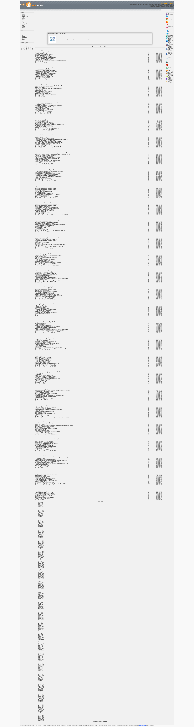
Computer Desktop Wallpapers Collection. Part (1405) (45, 396)
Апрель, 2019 (40, 582)
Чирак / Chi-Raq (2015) (39, 406)
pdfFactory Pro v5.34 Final (40, 227)
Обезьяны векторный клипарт (41, 400)
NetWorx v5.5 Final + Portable (41, 219)
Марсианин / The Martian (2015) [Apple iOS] (44, 86)
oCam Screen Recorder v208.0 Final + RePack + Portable (46, 136)
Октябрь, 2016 (41, 610)
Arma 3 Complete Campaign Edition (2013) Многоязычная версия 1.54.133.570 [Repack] (52, 214)
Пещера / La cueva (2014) (40, 324)
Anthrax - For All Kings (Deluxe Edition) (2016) (44, 451)
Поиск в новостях (25, 32)
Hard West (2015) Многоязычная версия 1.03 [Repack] (46, 169)
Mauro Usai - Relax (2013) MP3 (41, 110)
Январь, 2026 (40, 508)
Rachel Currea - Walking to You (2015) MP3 (43, 56)
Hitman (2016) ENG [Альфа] (40, 346)
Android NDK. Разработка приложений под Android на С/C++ (47, 280)
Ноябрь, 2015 (40, 620)
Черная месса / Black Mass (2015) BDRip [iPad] (44, 106)
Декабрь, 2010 (41, 673)
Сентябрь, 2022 (41, 545)
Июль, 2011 (40, 667)
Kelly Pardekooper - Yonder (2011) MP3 (42, 405)
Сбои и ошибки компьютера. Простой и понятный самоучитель (48, 220)
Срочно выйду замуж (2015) (41, 62)
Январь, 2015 (40, 629)
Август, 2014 (40, 633)
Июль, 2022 (40, 547)
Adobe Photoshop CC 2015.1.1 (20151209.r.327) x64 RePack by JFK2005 (49, 395)
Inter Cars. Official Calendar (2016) (42, 449)
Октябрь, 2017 (41, 599)
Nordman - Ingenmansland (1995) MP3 (42, 55)
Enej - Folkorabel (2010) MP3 (40, 412)
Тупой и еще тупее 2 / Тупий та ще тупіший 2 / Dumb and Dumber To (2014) (50, 483)
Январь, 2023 (40, 541)
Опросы (23, 36)
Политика (166, 5)
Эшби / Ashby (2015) (39, 467)
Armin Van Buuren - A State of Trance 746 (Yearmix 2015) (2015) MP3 (48, 439)
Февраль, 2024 (41, 529)
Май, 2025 (40, 516)
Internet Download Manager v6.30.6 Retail (43, 91)
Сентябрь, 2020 (41, 567)
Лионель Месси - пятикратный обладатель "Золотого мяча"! (47, 326)
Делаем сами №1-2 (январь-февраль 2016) (44, 126)
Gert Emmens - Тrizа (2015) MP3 (41, 399)
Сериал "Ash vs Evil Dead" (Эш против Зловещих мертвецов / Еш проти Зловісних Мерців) (54, 425)
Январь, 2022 (40, 552)
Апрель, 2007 (40, 713)
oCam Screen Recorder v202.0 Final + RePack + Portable (46, 203)
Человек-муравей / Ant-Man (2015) (42, 464)
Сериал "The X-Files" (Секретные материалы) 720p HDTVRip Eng (48, 146)
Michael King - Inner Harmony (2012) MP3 (43, 111)
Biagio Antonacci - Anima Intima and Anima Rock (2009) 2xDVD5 (48, 153)
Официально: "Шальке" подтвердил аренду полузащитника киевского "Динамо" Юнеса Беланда (55, 401)
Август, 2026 (40, 502)
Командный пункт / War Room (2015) (42, 300)
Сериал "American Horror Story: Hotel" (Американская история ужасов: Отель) (51, 278)
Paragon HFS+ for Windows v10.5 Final (43, 135)
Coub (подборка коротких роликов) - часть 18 (44, 97)
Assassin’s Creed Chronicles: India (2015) (43, 325)
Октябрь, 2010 (41, 675)
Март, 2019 (40, 583)
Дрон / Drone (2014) (39, 245)
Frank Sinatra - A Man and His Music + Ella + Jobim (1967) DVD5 (47, 143)
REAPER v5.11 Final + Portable (41, 485)
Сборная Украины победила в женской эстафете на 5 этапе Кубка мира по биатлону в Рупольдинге (56, 267)
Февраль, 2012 (41, 661)
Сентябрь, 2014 (41, 632)
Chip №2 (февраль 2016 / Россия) (42, 382)
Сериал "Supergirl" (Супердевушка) (42, 115)
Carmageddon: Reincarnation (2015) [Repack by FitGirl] (46, 480)
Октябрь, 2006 (41, 719)
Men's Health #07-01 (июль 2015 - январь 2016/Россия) (46, 377)
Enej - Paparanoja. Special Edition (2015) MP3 (44, 435)
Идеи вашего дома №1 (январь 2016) (42, 379)
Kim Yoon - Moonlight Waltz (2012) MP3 (43, 408)
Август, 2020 (40, 568)
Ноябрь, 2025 (40, 510)
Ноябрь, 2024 (40, 521)
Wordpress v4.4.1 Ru (39, 249)
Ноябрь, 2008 (40, 696)
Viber (169, 13)
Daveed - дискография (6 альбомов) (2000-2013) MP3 (46, 388)
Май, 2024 (40, 527)
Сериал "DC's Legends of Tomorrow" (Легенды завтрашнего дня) (48, 63)
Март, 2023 (40, 539)
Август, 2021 (40, 557)
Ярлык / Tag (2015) (39, 373)
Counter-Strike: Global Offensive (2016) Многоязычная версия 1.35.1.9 (49, 215)
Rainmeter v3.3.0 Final (39, 496)
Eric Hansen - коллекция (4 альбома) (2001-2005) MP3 (46, 119)
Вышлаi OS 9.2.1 (38, 241)
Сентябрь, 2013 (41, 643)
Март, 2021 (40, 561)
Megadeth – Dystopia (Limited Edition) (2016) (44, 165)
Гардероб (168, 4)
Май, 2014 (40, 636)
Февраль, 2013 (41, 650)
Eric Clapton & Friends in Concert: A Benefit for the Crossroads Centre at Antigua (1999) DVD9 (54, 152)
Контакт (23, 39)
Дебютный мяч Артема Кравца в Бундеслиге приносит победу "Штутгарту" (50, 60)
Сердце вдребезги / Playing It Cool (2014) (43, 447)
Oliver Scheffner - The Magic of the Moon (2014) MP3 (45, 180)
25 (32, 49)
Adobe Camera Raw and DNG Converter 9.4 (43, 479)
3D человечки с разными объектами (42, 79)
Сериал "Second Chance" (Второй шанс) (43, 187)
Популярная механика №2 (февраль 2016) (44, 76)
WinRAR (169, 78)
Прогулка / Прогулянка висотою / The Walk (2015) (45, 459)
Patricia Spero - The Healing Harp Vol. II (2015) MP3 (45, 272)
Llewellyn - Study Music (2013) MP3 (42, 432)
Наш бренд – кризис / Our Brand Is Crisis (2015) (44, 210)
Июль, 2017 (40, 601)
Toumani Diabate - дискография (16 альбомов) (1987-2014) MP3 (48, 131)
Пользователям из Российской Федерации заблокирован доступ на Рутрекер (51, 139)
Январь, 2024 (40, 530)
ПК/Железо (163, 6)
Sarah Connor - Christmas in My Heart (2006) (44, 193)
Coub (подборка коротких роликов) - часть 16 (44, 266)
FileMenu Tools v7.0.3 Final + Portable (42, 498)
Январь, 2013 (40, 651)
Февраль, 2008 (41, 704)
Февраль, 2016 (41, 617)
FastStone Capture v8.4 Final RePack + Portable (44, 484)
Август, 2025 (40, 513)
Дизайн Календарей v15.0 (40, 475)
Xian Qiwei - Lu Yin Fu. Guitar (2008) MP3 (43, 339)
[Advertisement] (99, 22)
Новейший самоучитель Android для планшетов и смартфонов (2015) (49, 124)
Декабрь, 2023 (41, 531)
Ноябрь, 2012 (40, 652)
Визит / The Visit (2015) (39, 397)
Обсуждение (151, 5)
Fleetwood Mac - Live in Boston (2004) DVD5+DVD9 (45, 155)
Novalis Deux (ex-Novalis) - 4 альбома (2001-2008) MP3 (46, 312)
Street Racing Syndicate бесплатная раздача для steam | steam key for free (50, 244)
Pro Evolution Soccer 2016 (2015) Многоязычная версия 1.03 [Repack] (49, 171)
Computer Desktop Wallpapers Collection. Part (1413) (45, 263)
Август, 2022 (40, 546)
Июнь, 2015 (40, 624)
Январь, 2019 (40, 585)
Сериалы (99, 9)
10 (30, 47)
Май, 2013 (40, 647)
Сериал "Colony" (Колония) (41, 177)
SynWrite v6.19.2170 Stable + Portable (42, 476)
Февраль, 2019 (41, 584)
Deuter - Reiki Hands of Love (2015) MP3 (43, 112)
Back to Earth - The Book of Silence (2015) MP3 (44, 261)
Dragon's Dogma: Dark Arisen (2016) (42, 349)
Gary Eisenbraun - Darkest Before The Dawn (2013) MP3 (46, 274)
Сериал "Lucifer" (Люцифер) (41, 61)
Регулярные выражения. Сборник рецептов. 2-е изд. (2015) (47, 371)
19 (21, 49)
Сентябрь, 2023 (41, 534)
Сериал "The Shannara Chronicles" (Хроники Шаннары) (46, 114)
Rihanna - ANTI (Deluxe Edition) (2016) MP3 (43, 103)
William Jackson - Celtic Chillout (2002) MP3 (44, 74)
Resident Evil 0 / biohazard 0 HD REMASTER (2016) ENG (46, 239)
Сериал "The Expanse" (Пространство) (43, 78)
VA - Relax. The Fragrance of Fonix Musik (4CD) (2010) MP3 (47, 265)
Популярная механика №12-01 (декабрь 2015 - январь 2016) (47, 378)
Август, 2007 (40, 710)
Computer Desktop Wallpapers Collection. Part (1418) (45, 175)
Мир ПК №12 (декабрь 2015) (41, 380)
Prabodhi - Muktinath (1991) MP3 (41, 354)
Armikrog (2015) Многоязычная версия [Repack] (45, 223)
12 (21, 48)
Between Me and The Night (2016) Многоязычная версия (46, 174)
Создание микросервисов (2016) (42, 92)
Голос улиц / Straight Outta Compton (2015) (44, 398)
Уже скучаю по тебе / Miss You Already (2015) (44, 163)
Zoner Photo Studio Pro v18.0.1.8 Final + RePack (44, 493)
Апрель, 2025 (40, 517)
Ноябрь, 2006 (40, 718)
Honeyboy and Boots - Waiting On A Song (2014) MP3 (46, 428)
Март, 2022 (40, 550)
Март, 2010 (40, 682)
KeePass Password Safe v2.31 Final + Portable (44, 492)
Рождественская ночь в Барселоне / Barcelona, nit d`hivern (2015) (48, 347)
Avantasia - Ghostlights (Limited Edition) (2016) (44, 58)
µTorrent (169, 67)
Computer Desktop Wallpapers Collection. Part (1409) (45, 309)
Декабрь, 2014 (41, 630)
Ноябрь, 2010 (40, 674)
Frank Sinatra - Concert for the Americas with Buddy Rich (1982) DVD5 (49, 142)
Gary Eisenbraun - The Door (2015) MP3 (43, 342)
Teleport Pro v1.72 (38, 356)
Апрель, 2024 (40, 528)
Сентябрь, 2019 (41, 578)
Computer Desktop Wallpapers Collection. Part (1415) (45, 205)
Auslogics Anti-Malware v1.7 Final (42, 465)
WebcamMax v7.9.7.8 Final (40, 90)
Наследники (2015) (39, 414)
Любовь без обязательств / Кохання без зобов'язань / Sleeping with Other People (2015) (53, 457)
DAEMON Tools (170, 58)
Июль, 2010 (40, 678)
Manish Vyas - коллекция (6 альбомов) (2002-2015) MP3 (46, 222)
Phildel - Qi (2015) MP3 (39, 89)
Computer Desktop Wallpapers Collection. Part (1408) (45, 327)
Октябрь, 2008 (41, 697)
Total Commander (170, 44)
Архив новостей (25, 33)
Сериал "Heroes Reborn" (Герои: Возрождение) (45, 161)
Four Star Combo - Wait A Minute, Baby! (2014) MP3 (45, 365)
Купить (131, 4)
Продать (135, 4)
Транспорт (139, 4)
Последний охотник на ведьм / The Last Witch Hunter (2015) (47, 102)
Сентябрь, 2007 (41, 709)
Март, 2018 (40, 594)
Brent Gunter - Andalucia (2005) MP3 (42, 389)
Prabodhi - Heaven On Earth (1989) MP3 (43, 362)
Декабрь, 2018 (41, 586)
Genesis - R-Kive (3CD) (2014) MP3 (42, 392)
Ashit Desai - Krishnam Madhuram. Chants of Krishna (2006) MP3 (48, 262)
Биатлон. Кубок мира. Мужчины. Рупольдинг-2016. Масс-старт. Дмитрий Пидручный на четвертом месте (57, 348)
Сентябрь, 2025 (41, 512)
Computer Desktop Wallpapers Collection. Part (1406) (45, 366)
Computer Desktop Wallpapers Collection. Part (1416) (45, 189)
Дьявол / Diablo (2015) (39, 345)
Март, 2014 (40, 638)
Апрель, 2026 (40, 506)
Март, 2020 (40, 572)
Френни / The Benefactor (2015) (41, 238)
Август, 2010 (40, 677)
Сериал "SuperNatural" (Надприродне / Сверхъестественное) (48, 145)
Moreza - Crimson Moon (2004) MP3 (42, 440)
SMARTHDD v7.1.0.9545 (39, 448)
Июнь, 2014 (40, 635)
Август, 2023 (40, 535)
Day (33, 9)
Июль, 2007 (40, 711)
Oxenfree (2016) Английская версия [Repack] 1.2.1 (45, 197)
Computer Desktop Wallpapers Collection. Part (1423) (45, 101)
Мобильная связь (161, 4)
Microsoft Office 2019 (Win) (170, 48)
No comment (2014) (39, 243)
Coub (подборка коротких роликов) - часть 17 (44, 216)
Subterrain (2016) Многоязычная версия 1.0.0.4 (44, 147)
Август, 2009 (40, 688)
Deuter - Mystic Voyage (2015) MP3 (42, 351)
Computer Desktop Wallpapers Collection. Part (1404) (45, 446)
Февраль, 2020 (41, 573)
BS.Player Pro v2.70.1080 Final (41, 477)
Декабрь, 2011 (41, 662)
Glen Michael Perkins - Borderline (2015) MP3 (44, 54)
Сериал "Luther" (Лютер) (40, 424)
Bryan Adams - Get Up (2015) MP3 (42, 430)
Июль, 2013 (40, 645)
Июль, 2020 (40, 569)
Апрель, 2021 (40, 560)
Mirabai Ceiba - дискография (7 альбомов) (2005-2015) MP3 (47, 158)
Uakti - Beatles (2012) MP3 (40, 368)
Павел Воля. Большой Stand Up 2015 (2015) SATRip (45, 407)
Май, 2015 (40, 625)
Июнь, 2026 (40, 504)
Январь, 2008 (40, 705)
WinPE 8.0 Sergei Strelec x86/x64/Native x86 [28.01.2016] (46, 486)
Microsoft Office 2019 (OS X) (170, 53)
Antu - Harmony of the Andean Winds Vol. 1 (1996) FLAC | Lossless (48, 88)
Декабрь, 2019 (41, 575)
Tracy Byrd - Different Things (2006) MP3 (43, 113)
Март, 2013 (40, 649)
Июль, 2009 (40, 689)
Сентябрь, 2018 (41, 589)
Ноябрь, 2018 (40, 587)
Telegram (170, 15)
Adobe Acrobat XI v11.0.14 (40, 307)
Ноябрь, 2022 (40, 543)
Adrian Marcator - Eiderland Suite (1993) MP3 (44, 156)
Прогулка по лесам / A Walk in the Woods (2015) (45, 332)
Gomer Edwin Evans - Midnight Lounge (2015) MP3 (45, 338)
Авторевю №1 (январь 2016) (41, 306)
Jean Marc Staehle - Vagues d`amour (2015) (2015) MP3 (46, 291)
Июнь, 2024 (40, 526)
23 (28, 49)
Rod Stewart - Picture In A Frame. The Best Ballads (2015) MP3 (47, 343)
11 (32, 47)
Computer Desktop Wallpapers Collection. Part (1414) (45, 240)
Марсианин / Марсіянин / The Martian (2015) (44, 452)
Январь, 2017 (40, 607)
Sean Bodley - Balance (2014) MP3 (42, 311)
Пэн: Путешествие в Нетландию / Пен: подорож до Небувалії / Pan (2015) (50, 456)
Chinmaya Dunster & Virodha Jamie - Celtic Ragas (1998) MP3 (47, 160)
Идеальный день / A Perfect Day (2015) (43, 221)
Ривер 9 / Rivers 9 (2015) (40, 283)
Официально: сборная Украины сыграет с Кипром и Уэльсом (48, 322)
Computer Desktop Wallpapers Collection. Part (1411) (45, 289)
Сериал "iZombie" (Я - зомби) (41, 213)
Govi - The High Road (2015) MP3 (41, 120)
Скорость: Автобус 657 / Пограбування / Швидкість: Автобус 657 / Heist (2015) (51, 463)
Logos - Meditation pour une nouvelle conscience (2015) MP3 (47, 431)
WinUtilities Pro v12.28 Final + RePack (42, 242)
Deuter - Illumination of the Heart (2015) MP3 (44, 441)
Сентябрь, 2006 (41, 720)
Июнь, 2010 (40, 679)
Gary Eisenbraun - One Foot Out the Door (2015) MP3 (45, 273)
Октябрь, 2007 (41, 708)
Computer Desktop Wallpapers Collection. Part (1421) (45, 140)
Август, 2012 (40, 655)
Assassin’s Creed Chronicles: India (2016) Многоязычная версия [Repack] (50, 224)
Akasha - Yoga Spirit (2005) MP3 (41, 159)
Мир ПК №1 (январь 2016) (40, 305)
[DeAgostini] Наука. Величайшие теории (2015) (44, 482)
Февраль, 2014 (41, 639)
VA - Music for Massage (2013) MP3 (42, 384)
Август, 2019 (40, 579)
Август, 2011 (40, 666)
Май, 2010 (40, 680)
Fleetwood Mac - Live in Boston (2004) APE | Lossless (46, 130)
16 (28, 48)
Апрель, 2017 (40, 604)
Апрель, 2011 (40, 670)
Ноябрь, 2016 (40, 609)
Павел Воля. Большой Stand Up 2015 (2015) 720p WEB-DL (47, 128)
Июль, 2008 (40, 700)
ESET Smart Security (170, 38)
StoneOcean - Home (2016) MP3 (41, 52)
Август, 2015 (40, 622)
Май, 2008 (40, 702)
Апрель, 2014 (40, 637)
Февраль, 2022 (41, 551)
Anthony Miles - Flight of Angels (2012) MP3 (44, 298)
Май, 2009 (40, 691)
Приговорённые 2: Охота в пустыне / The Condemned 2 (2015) (48, 237)
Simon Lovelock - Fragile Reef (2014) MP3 (43, 275)
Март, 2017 (40, 605)
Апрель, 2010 (40, 681)
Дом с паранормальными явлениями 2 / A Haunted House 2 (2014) (48, 402)
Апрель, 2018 (40, 593)
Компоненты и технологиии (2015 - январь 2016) (45, 70)
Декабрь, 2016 (41, 608)
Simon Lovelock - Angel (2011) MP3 (42, 276)
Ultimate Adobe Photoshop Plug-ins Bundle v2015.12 (45, 478)
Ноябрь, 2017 (40, 598)
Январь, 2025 (40, 519)
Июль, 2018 (40, 590)
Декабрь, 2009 (41, 684)
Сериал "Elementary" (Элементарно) (42, 51)
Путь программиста (39, 314)
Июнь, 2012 (40, 657)
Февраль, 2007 (41, 715)
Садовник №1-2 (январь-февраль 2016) (43, 75)
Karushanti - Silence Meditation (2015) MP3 (43, 69)
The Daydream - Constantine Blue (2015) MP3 (44, 444)
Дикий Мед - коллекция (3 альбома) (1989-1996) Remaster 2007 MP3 (49, 246)
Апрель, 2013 (40, 648)
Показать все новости (102, 721)
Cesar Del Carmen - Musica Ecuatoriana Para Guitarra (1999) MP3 (48, 157)
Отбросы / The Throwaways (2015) (42, 415)
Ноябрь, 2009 (40, 685)
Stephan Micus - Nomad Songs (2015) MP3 (43, 357)
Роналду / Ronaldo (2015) (40, 383)
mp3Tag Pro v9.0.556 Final (40, 256)
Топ (22, 35)
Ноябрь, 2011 (40, 663)
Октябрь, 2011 (41, 664)
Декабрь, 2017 (41, 597)
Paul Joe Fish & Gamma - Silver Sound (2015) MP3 (45, 138)
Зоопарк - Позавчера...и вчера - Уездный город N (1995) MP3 (47, 204)
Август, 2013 (40, 644)
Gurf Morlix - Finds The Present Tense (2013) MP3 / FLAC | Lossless (48, 409)
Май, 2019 (40, 581)
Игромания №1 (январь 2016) (41, 381)
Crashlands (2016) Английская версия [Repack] (44, 209)
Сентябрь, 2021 (41, 556)
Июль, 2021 (40, 558)
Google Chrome (169, 18)
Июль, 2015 (40, 623)
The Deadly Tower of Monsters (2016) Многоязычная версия (47, 208)
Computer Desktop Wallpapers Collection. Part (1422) (45, 118)
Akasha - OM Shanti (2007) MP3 (41, 254)
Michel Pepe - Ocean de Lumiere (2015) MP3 (44, 433)
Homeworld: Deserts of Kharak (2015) (42, 226)
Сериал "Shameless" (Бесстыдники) (42, 64)
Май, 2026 (40, 505)
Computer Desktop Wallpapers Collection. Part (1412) (45, 277)
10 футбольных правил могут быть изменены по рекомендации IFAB (49, 330)
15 (26, 48)
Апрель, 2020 (40, 571)
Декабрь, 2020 (41, 564)
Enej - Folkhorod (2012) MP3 (40, 429)
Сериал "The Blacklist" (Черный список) (43, 179)
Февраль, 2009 (41, 693)
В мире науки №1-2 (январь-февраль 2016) (44, 304)
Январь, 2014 (40, 640)
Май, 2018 (40, 592)
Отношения (171, 5)
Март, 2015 (40, 627)
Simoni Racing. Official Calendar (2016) (43, 253)
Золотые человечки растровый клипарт (43, 125)
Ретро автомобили (39, 198)
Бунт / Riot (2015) (38, 282)
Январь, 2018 (40, 596)
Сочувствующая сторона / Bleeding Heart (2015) (45, 321)
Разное (172, 4)
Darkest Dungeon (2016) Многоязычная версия (44, 225)
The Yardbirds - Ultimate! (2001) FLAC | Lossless (44, 293)
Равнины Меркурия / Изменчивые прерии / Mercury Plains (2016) (48, 295)
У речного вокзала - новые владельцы (43, 232)
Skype (169, 33)
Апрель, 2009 (40, 692)
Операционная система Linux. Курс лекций (44, 288)
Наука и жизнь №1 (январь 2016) (42, 270)
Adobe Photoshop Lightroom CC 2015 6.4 (43, 495)
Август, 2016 (40, 611)
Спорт (162, 5)
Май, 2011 (40, 669)
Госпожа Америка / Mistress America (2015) (44, 248)
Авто (159, 5)
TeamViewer (170, 30)
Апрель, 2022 (40, 549)
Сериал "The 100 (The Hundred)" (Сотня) (43, 59)
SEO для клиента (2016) (40, 192)
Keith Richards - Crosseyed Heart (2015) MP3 (44, 122)
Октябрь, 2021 (41, 555)
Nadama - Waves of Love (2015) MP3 (42, 427)
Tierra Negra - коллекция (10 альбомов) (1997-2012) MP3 (46, 257)
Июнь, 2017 (40, 602)
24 (30, 49)
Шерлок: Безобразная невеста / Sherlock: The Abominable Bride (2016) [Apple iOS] (52, 81)
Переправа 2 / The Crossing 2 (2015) (42, 372)
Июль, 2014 (40, 634)
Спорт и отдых (145, 4)
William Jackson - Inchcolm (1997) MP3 (43, 68)
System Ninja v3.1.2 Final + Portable (42, 72)
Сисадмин (158, 6)
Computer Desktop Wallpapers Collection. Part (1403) (45, 450)
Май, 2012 (40, 658)
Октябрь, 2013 (41, 642)
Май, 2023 (40, 538)
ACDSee (169, 61)
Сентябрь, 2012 (41, 654)
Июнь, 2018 (40, 591)
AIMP (169, 70)
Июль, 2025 (40, 514)
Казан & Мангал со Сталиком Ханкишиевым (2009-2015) (46, 419)
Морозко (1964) (38, 162)
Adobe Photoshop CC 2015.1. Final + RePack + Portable (46, 473)
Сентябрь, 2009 (41, 687)
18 (32, 48)
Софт (103, 9)
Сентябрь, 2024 (41, 523)
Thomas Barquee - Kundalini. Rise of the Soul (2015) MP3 (46, 443)
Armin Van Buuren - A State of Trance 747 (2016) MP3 (45, 385)
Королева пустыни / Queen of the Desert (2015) (44, 123)
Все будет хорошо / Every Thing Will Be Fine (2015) (45, 296)
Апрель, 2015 (40, 626)
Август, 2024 (40, 524)
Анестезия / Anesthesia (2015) (41, 279)
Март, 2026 (40, 507)
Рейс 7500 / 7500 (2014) (39, 410)
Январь (26, 43)
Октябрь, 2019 (41, 577)
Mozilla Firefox (169, 21)
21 (24, 49)
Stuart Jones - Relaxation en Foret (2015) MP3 (44, 445)
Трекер (30, 9)
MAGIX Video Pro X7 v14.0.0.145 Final (42, 144)
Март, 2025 (40, 518)
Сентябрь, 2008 (41, 698)
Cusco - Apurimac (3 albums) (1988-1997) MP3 (44, 442)
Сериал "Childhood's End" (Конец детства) (44, 423)
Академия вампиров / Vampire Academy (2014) (44, 411)
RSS (22, 38)
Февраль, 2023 (41, 540)
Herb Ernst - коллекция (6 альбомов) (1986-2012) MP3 (46, 316)
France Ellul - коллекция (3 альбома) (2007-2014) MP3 (46, 434)
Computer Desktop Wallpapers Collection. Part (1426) (45, 57)
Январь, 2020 (40, 574)
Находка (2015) (38, 374)
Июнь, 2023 (40, 537)
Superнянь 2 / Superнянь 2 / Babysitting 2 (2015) (45, 418)
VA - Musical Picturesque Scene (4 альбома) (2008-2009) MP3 (47, 194)
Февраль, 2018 (41, 595)
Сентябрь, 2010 (41, 676)
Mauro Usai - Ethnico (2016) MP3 (41, 132)
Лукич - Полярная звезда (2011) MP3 (42, 231)
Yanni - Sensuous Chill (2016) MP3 (42, 98)
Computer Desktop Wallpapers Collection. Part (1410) (45, 299)
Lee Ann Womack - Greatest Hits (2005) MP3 (44, 375)
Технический (151, 6)
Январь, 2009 (40, 694)
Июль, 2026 (40, 503)
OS (154, 6)
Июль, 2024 (40, 525)
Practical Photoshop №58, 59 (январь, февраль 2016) (46, 71)
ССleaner (170, 80)
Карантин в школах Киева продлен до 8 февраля (45, 94)
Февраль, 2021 (41, 562)
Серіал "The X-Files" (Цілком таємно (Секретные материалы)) (48, 141)
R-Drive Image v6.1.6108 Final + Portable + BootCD (45, 489)
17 (30, 48)
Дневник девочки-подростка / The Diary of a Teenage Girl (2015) (48, 331)
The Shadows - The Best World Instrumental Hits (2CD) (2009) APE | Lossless (50, 230)
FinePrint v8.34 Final (39, 228)
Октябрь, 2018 (41, 588)
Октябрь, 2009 (41, 686)
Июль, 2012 (40, 656)
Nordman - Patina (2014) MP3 (41, 53)
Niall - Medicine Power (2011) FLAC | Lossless (44, 109)
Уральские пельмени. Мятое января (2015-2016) (45, 413)
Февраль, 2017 (41, 606)
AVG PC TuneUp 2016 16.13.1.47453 (42, 308)
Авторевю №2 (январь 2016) (41, 127)
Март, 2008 (40, 703)
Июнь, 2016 (40, 613)
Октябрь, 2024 (41, 522)
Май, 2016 (40, 614)
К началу (95, 721)
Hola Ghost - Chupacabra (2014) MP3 (42, 394)
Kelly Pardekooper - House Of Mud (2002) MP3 (44, 367)
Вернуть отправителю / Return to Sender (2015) (45, 297)
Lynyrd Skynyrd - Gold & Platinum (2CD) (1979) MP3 (45, 376)
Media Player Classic (170, 73)
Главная (23, 9)
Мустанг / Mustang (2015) (40, 333)
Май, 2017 (40, 603)
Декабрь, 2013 (41, 641)
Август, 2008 (40, 699)
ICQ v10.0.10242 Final (39, 250)
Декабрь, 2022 (41, 542)
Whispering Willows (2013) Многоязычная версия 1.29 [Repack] (48, 173)
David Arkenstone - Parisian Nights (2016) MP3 (44, 129)
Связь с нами (24, 37)
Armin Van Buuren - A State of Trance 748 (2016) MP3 (45, 281)
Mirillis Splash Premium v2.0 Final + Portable (44, 164)
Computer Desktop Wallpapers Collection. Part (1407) (45, 355)
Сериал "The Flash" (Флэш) (40, 95)
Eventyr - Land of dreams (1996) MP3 (42, 328)
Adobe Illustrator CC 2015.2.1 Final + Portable (44, 148)
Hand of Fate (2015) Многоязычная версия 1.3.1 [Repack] (46, 170)
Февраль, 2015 (41, 628)
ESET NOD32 (170, 35)
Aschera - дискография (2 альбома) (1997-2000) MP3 (46, 393)
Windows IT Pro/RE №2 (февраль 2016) (43, 93)
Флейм (156, 5)
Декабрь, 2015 (41, 619)
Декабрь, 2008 (41, 695)
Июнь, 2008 (40, 701)
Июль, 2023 (40, 536)
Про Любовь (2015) (39, 416)
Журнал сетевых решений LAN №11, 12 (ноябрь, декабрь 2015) (48, 468)
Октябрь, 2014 (41, 631)
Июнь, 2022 (40, 548)
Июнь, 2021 (40, 559)
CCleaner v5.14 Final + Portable (41, 137)
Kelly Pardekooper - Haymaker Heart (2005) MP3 (44, 391)
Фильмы (95, 9)
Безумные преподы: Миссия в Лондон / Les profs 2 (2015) (47, 294)
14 (24, 48)
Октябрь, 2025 (41, 511)
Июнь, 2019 (40, 580)
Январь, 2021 (40, 563)
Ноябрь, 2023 (40, 532)
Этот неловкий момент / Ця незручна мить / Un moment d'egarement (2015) (50, 469)
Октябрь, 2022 (41, 544)
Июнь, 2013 (40, 646)
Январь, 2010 (40, 683)
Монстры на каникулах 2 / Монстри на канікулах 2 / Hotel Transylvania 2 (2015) (51, 460)
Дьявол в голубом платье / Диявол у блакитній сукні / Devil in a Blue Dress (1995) (52, 417)
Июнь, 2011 (40, 668)
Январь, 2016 (40, 618)
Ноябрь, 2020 (40, 565)
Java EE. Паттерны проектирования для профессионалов (47, 315)
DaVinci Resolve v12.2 (39, 499)
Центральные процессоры (40, 323)
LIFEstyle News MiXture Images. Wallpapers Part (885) (46, 341)
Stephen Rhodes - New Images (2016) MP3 (43, 186)
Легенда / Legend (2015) (40, 104)
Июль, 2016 (40, 612)
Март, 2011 (40, 671)
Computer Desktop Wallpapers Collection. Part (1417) (45, 188)
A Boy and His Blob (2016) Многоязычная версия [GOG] (46, 196)
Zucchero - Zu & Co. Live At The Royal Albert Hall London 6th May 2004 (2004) (50, 182)
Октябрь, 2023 (41, 533)
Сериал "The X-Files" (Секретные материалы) (44, 96)
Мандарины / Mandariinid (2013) (41, 466)
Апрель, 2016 (40, 615)
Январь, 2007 (40, 716)
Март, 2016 (40, 616)
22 (26, 49)
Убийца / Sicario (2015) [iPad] (41, 107)
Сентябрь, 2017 (41, 600)
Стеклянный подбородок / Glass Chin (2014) (44, 344)
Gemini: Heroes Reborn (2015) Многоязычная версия (46, 247)
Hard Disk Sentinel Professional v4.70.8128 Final (44, 497)
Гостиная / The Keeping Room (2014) (42, 233)
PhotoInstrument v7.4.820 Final (41, 229)
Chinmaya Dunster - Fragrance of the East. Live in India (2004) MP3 (48, 105)
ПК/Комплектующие (153, 4)
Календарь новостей (26, 34)
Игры (91, 9)
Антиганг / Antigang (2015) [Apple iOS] (43, 84)
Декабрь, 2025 (41, 509)
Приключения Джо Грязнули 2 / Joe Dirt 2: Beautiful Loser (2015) (48, 334)
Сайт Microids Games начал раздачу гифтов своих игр (46, 287)
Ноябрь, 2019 (40, 576)
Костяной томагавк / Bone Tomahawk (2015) (44, 462)
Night (35, 9)
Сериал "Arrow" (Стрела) (40, 87)
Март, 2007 (40, 714)
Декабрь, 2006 (41, 717)
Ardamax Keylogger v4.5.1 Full (41, 481)
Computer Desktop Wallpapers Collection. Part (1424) (45, 80)
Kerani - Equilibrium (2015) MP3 (41, 121)
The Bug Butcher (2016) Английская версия (44, 172)
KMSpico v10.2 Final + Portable (41, 491)
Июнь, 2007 (40, 712)
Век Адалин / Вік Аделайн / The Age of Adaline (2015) (46, 474)
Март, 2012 (40, 660)
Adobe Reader (169, 65)
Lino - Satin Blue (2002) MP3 (40, 199)
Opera (169, 24)
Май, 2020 (40, 570)
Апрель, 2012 (40, 659)
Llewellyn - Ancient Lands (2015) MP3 (42, 290)
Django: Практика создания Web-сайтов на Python (45, 317)
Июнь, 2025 (40, 515)
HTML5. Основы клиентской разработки (43, 191)
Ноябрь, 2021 (40, 554)
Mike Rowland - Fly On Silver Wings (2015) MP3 (44, 426)
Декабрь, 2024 (41, 520)
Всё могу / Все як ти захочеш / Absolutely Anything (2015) (47, 461)
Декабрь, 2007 (41, 706)
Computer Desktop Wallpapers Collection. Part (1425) (45, 73)
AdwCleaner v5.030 (39, 258)
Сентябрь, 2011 (41, 665)
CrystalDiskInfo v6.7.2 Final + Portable (42, 264)
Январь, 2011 (40, 672)
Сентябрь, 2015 (41, 621)
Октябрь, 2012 (41, 653)
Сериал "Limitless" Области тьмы (42, 195)
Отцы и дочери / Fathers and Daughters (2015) (44, 292)
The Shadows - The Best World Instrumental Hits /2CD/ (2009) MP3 (48, 255)
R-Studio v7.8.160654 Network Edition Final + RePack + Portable (47, 490)
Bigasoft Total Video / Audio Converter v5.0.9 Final (45, 494)
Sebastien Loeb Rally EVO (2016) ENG (42, 77)
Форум (26, 9)
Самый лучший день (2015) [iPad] (42, 108)
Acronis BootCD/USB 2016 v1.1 (41, 340)
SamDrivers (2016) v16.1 (40, 236)
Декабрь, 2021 (41, 553)
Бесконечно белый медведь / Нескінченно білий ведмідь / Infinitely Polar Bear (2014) (52, 390)
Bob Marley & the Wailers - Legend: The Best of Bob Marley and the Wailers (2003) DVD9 (52, 154)
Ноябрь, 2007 (40, 707)
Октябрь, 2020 (41, 566)
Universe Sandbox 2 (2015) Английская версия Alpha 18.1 (47, 207)
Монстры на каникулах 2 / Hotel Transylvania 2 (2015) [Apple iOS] (48, 85)
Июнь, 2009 (40, 690)
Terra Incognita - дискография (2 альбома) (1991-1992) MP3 (47, 363)
